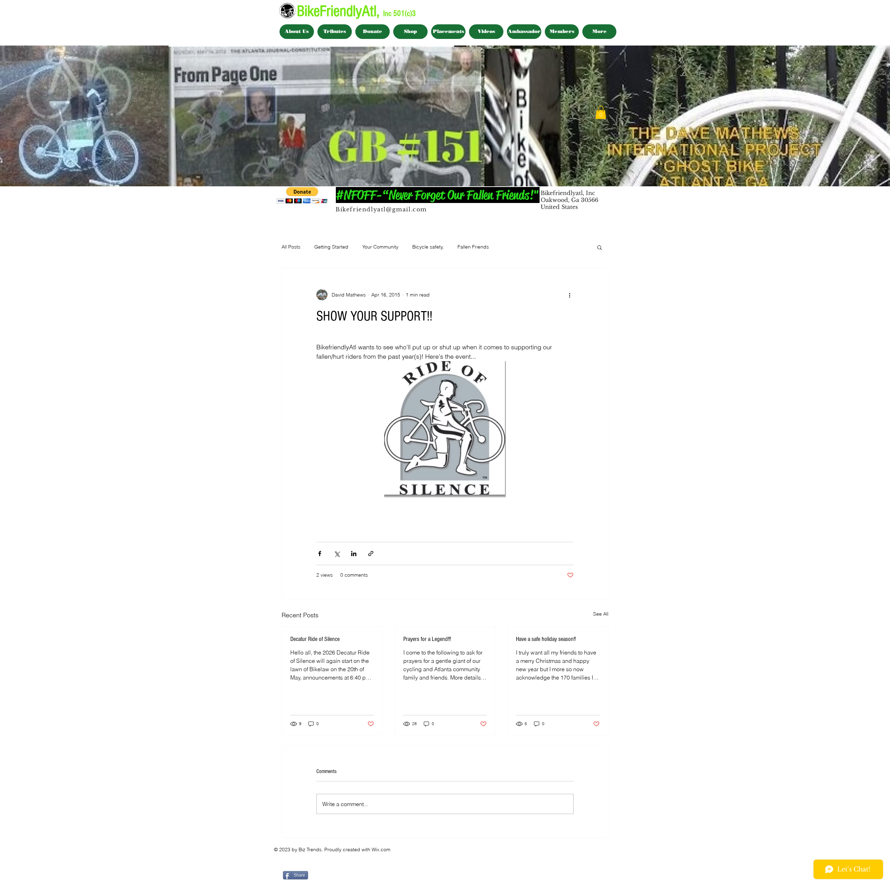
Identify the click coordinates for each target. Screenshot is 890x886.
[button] (600, 112)
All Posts (291, 247)
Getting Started (331, 247)
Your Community (380, 247)
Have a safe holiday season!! (546, 639)
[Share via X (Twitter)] (336, 553)
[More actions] (569, 295)
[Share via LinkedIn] (353, 553)
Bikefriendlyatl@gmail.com (381, 209)
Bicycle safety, (428, 247)
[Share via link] (370, 553)
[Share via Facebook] (319, 553)
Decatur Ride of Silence (315, 639)
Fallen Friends (473, 247)
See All (600, 614)
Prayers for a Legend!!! (427, 639)
